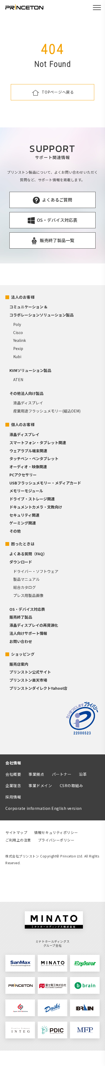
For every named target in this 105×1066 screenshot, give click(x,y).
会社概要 (13, 774)
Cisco (18, 332)
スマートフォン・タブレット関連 (37, 442)
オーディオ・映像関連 (28, 466)
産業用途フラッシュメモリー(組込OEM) (46, 411)
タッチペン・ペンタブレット (33, 458)
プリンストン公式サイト (30, 672)
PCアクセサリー (23, 474)
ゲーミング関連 (22, 523)
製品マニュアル (26, 579)
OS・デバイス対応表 (27, 609)
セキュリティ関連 (24, 515)
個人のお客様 (22, 424)
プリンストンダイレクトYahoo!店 (38, 688)
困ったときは (22, 543)
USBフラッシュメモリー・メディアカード (45, 483)
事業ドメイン (40, 785)
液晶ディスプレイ (28, 402)
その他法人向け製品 (26, 393)
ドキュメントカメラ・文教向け (35, 507)
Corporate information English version (43, 808)
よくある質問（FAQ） (28, 553)
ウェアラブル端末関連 (28, 450)
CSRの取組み (71, 785)
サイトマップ (16, 832)
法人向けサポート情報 (28, 633)
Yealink (19, 340)
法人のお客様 (22, 297)
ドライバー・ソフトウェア (35, 571)
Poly (17, 324)
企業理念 (13, 785)
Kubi (17, 356)
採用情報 (13, 797)
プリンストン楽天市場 (28, 680)
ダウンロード (20, 562)
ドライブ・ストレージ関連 (32, 498)
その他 (15, 531)
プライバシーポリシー (56, 840)
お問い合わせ (20, 641)
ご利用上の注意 (18, 840)
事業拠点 (36, 774)
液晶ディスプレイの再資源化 (33, 625)
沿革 (83, 774)
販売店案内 (18, 664)
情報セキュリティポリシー (56, 832)
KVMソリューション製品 (30, 370)
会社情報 (13, 762)
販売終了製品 (20, 617)
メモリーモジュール (26, 490)
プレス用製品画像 (28, 595)
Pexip (18, 348)
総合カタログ (24, 587)
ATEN (18, 379)
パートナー (62, 774)
